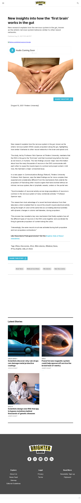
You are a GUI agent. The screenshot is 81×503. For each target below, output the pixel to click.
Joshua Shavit (13, 368)
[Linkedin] (40, 459)
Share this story (62, 99)
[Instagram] (35, 459)
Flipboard (67, 477)
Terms (40, 477)
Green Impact (12, 358)
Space (44, 358)
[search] (78, 3)
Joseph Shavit (46, 368)
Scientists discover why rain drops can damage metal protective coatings (23, 363)
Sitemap (13, 480)
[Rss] (52, 459)
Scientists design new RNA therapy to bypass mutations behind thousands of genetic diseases (23, 411)
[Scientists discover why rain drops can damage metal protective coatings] (23, 341)
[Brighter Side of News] (40, 3)
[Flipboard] (46, 459)
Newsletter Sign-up (67, 474)
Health (10, 406)
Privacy (40, 474)
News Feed (13, 477)
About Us (13, 474)
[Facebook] (29, 459)
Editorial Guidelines (14, 483)
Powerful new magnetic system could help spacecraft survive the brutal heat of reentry (56, 363)
